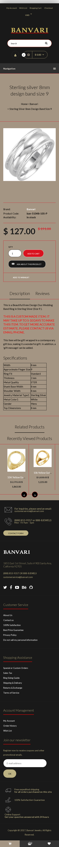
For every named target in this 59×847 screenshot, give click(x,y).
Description (20, 293)
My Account (11, 8)
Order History (10, 725)
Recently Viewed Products (29, 438)
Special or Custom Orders (15, 668)
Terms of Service (11, 692)
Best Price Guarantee (13, 630)
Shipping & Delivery (12, 683)
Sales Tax (7, 673)
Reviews (42, 293)
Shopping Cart (35, 8)
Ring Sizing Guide (11, 678)
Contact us (8, 620)
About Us (7, 615)
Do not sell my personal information (20, 640)
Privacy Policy (10, 635)
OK (9, 773)
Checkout (48, 8)
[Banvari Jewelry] (29, 32)
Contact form (15, 533)
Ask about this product (29, 264)
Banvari (34, 103)
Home (24, 103)
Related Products (29, 426)
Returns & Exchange (12, 687)
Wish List (23, 8)
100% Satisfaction (12, 625)
